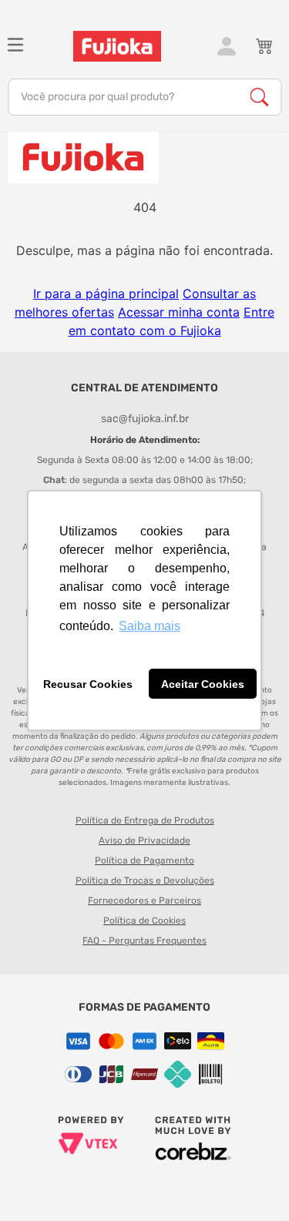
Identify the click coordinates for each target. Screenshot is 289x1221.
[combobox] (144, 97)
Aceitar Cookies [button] (202, 684)
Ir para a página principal (106, 293)
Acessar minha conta (179, 312)
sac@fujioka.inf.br (145, 418)
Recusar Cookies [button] (88, 684)
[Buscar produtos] (259, 97)
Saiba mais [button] (149, 625)
